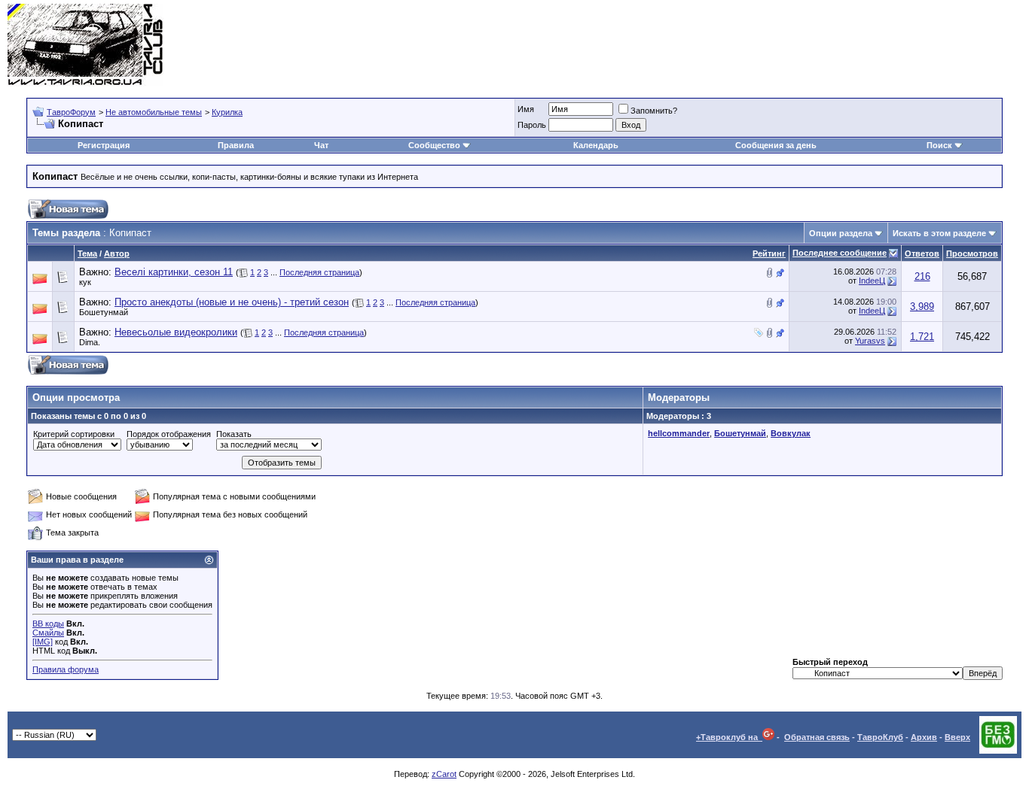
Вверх (957, 737)
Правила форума (65, 669)
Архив (924, 737)
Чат (321, 145)
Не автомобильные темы (153, 112)
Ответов (922, 253)
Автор (117, 253)
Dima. (89, 342)
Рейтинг (769, 253)
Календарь (595, 145)
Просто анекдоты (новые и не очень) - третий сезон (232, 302)
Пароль (532, 124)
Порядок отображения (169, 434)
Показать (234, 434)
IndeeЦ (872, 280)
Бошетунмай (103, 312)
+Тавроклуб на (729, 737)
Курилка (227, 112)
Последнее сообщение (839, 252)
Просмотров (972, 253)
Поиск (939, 145)
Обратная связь (817, 737)
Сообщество (434, 145)
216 (922, 276)
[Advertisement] (747, 45)
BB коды (48, 623)
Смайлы (48, 632)
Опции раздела (840, 233)
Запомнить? (654, 110)
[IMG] (42, 641)
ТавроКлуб (880, 737)
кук (85, 282)
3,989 (922, 306)
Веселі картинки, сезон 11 (174, 272)
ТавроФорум (71, 112)
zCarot (444, 773)
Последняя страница (319, 272)
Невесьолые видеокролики (176, 332)
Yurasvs (870, 340)
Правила (236, 145)
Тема (87, 253)
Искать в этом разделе (939, 233)
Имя (526, 109)
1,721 (922, 336)
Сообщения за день (776, 145)
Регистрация (104, 145)
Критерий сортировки (74, 434)
